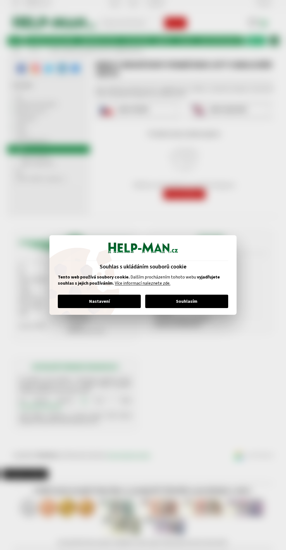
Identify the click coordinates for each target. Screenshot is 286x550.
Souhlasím (185, 301)
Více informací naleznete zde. (140, 283)
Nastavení (97, 301)
